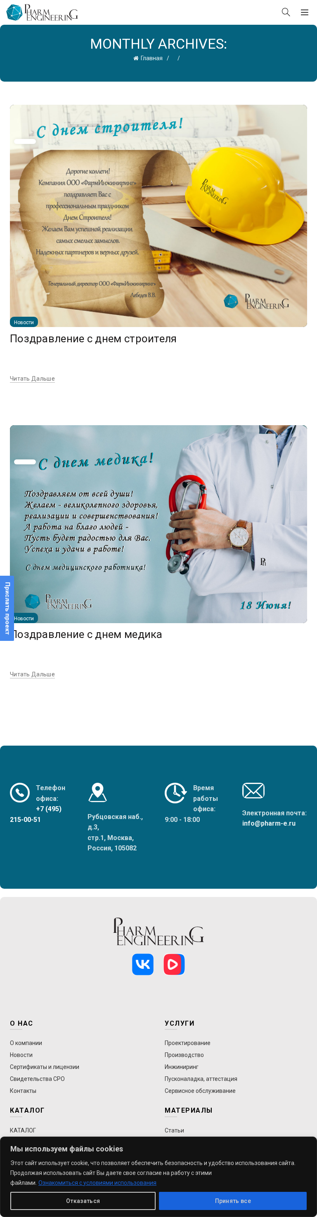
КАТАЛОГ (23, 1130)
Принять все (233, 1201)
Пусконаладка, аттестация (201, 1079)
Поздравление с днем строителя (93, 338)
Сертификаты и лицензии (44, 1067)
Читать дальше (32, 378)
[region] (158, 1177)
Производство (184, 1055)
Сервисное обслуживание (200, 1091)
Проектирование (188, 1043)
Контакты (23, 1091)
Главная (152, 58)
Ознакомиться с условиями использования (97, 1182)
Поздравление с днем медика (86, 634)
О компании (26, 1043)
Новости (24, 322)
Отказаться (83, 1201)
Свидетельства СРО (37, 1079)
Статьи (174, 1130)
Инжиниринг (182, 1067)
